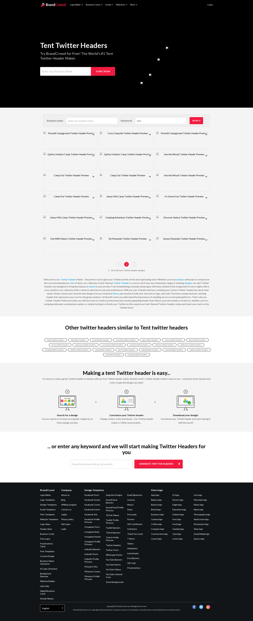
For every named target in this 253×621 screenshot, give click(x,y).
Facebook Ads (90, 514)
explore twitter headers (199, 350)
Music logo (199, 504)
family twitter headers (55, 340)
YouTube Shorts (113, 564)
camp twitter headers (103, 350)
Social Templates (48, 509)
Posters (131, 519)
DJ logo (175, 495)
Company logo (157, 529)
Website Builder (47, 581)
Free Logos (45, 538)
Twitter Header (68, 279)
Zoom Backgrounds (115, 582)
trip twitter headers (78, 340)
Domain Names (47, 598)
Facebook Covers (92, 504)
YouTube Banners (114, 559)
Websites (120, 4)
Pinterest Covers (92, 571)
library (116, 293)
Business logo (157, 514)
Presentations (133, 568)
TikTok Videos (112, 515)
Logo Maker (75, 4)
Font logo (176, 519)
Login (63, 529)
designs (188, 283)
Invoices (131, 500)
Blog (63, 500)
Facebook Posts (91, 495)
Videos (130, 543)
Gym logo (176, 534)
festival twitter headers (174, 350)
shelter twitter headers (79, 350)
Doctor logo (177, 500)
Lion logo (198, 495)
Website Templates (49, 519)
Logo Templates (47, 500)
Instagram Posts (92, 527)
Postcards (132, 514)
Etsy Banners (133, 558)
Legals (64, 514)
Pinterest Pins (91, 566)
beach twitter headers (197, 340)
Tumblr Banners (113, 528)
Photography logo (202, 514)
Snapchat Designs (114, 495)
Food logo (176, 524)
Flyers (130, 509)
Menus (130, 504)
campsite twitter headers (137, 354)
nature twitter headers (173, 340)
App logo (155, 495)
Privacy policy (67, 519)
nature (92, 286)
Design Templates (48, 504)
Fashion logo (178, 514)
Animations (132, 548)
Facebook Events (92, 509)
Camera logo (157, 519)
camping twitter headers (54, 350)
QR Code (131, 563)
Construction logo (159, 534)
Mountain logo (200, 500)
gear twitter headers (150, 340)
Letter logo (177, 538)
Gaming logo (178, 529)
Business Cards (93, 4)
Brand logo (156, 509)
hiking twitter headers (150, 350)
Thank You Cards (135, 534)
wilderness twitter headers (191, 345)
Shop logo (198, 529)
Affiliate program (69, 504)
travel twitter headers (100, 340)
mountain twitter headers (126, 340)
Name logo (199, 509)
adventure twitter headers (85, 345)
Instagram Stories (92, 536)
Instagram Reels (91, 532)
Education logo (179, 509)
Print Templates (47, 514)
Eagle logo (177, 504)
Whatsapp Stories (114, 555)
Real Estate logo (201, 519)
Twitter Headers (121, 283)
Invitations (132, 529)
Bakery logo (156, 500)
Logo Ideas (45, 524)
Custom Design (47, 556)
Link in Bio (44, 586)
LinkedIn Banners (92, 549)
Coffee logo (156, 524)
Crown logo (156, 538)
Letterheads (133, 553)
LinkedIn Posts (91, 554)
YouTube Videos (113, 569)
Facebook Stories (92, 500)
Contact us (66, 509)
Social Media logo (202, 534)
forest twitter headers (60, 345)
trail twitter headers (113, 354)
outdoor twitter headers (164, 345)
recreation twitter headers (112, 345)
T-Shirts (131, 538)
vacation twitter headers (139, 345)
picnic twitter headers (126, 350)
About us (65, 495)
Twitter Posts (112, 550)
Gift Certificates (134, 524)
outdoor (180, 279)
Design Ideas (46, 529)
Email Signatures (134, 495)
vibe (72, 283)
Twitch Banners (113, 532)
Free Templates (47, 551)
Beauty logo (156, 504)
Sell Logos (65, 524)
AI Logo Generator (48, 568)
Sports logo (199, 538)
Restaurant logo (201, 524)
